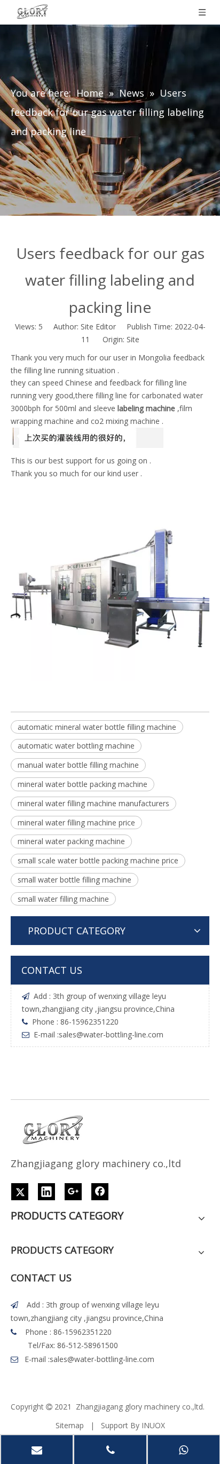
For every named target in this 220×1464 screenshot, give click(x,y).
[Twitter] (19, 1191)
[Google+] (73, 1191)
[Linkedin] (46, 1191)
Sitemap (70, 1425)
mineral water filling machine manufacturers (93, 803)
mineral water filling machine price (76, 822)
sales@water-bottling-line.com (111, 1034)
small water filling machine (63, 899)
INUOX (153, 1425)
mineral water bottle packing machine (82, 784)
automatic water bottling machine (76, 746)
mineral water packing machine (71, 841)
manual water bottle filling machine (78, 765)
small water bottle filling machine (74, 880)
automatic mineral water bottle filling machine (97, 727)
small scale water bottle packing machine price (98, 860)
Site (133, 339)
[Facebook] (99, 1191)
